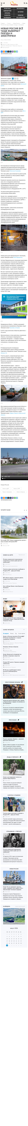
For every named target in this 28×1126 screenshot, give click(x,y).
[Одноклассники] (4, 51)
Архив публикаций (20, 906)
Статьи (8, 23)
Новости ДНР (6, 488)
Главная (3, 23)
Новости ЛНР (17, 488)
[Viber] (13, 51)
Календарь (7, 17)
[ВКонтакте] (2, 51)
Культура (7, 15)
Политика (7, 8)
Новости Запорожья (7, 491)
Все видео (22, 599)
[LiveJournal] (10, 51)
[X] (8, 51)
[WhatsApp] (15, 51)
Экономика (20, 8)
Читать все (22, 555)
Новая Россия (16, 23)
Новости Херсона (21, 491)
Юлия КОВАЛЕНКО (6, 40)
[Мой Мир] (6, 51)
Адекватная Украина (7, 12)
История (20, 12)
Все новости (20, 17)
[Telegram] (17, 51)
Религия (20, 15)
